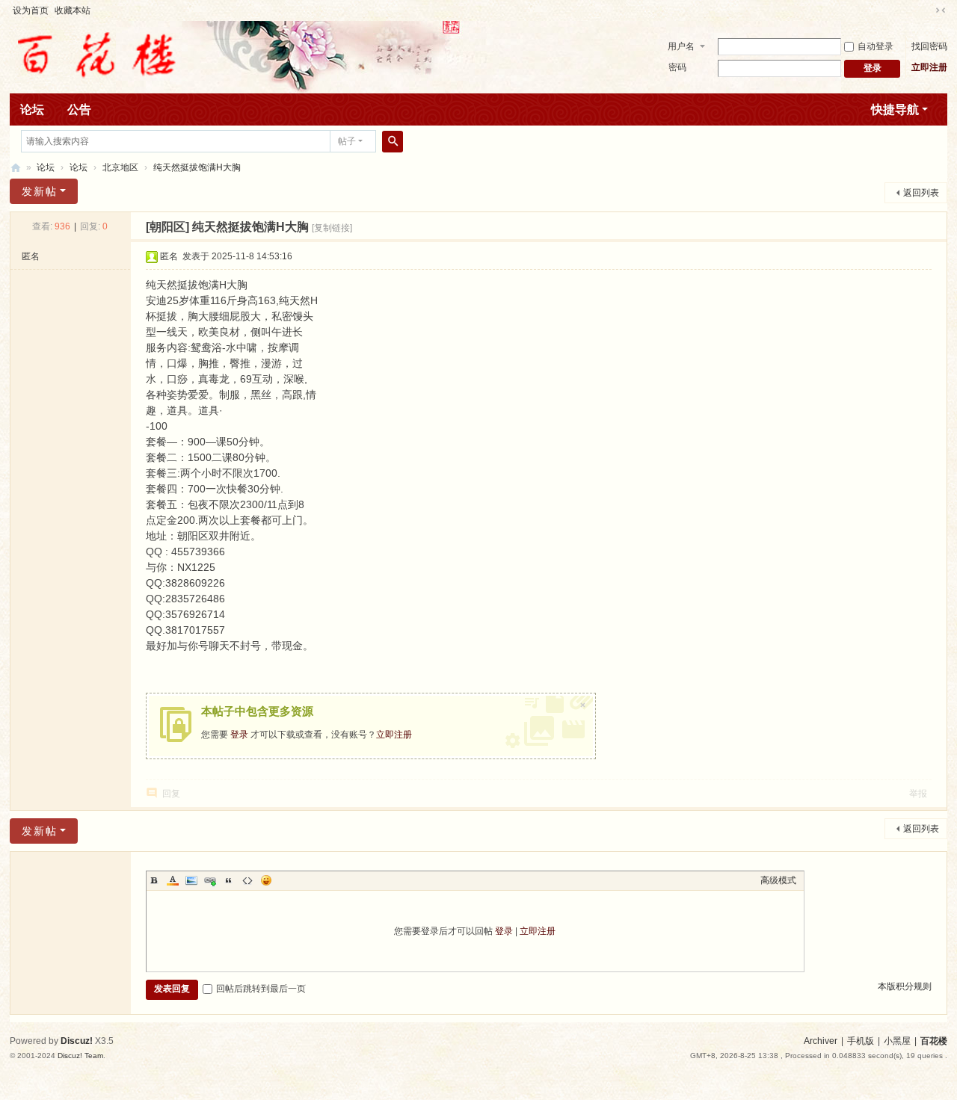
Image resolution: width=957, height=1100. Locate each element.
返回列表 (921, 193)
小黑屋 (897, 1041)
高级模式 (778, 880)
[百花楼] (96, 56)
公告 (79, 109)
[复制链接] (332, 228)
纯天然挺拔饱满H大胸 (197, 167)
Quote (228, 880)
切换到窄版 (940, 10)
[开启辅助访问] (926, 10)
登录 (239, 734)
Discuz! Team (80, 1055)
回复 (171, 793)
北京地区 (120, 167)
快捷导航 (895, 109)
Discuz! (77, 1041)
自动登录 (875, 46)
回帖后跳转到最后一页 (261, 988)
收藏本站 (72, 10)
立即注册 (929, 67)
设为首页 (31, 10)
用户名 (681, 46)
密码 (677, 67)
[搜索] (392, 141)
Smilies (266, 880)
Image (191, 880)
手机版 (860, 1041)
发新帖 (40, 191)
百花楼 (16, 168)
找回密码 (929, 46)
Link (210, 880)
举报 (918, 793)
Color (172, 880)
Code (247, 880)
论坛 (32, 109)
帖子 (347, 141)
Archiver (820, 1041)
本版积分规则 (905, 986)
